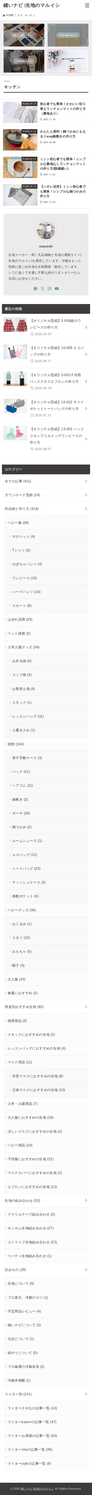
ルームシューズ (27, 841)
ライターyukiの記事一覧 (29, 1463)
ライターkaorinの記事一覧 (32, 1422)
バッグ (21, 771)
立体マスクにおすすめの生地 (38, 1090)
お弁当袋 (21, 661)
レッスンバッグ (28, 716)
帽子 (18, 965)
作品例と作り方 (22, 509)
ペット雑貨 (19, 633)
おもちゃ (21, 951)
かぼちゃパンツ (27, 564)
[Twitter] (42, 289)
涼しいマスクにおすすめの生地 (35, 1131)
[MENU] (87, 5)
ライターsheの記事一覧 (30, 1449)
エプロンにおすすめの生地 (32, 1187)
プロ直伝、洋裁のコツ (28, 1297)
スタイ (21, 937)
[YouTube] (57, 289)
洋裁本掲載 (19, 1380)
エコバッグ (24, 855)
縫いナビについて (24, 1325)
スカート (21, 605)
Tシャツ (21, 550)
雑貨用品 (17, 1021)
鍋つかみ (21, 827)
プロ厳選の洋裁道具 (26, 1366)
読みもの (15, 1270)
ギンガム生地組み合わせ (31, 1228)
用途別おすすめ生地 (24, 1007)
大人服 (16, 979)
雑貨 (16, 744)
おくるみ (21, 924)
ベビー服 (18, 523)
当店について (21, 1339)
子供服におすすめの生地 (31, 1159)
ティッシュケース (29, 882)
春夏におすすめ (23, 993)
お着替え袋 (23, 689)
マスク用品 (20, 1062)
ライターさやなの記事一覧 (32, 1408)
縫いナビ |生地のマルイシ (31, 5)
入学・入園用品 (23, 1104)
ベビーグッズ (22, 910)
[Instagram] (49, 289)
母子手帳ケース (27, 758)
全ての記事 (18, 481)
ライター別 (18, 1394)
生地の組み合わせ (22, 1200)
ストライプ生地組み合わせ (32, 1242)
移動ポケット (25, 896)
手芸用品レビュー (24, 1311)
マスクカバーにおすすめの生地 (35, 1173)
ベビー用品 (20, 1145)
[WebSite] (35, 289)
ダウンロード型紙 (22, 495)
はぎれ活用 (20, 619)
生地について (21, 1283)
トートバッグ (26, 868)
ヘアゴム (22, 785)
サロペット (23, 536)
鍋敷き (20, 799)
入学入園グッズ (24, 647)
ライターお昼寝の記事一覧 (32, 1436)
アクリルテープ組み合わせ (31, 1214)
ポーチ (21, 813)
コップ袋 (21, 675)
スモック (21, 702)
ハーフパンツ (26, 592)
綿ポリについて (23, 1353)
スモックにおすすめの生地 (31, 1034)
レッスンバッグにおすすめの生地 (37, 1048)
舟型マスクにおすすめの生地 (37, 1076)
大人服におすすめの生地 (31, 1117)
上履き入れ (23, 730)
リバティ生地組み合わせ (30, 1256)
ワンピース (24, 578)
